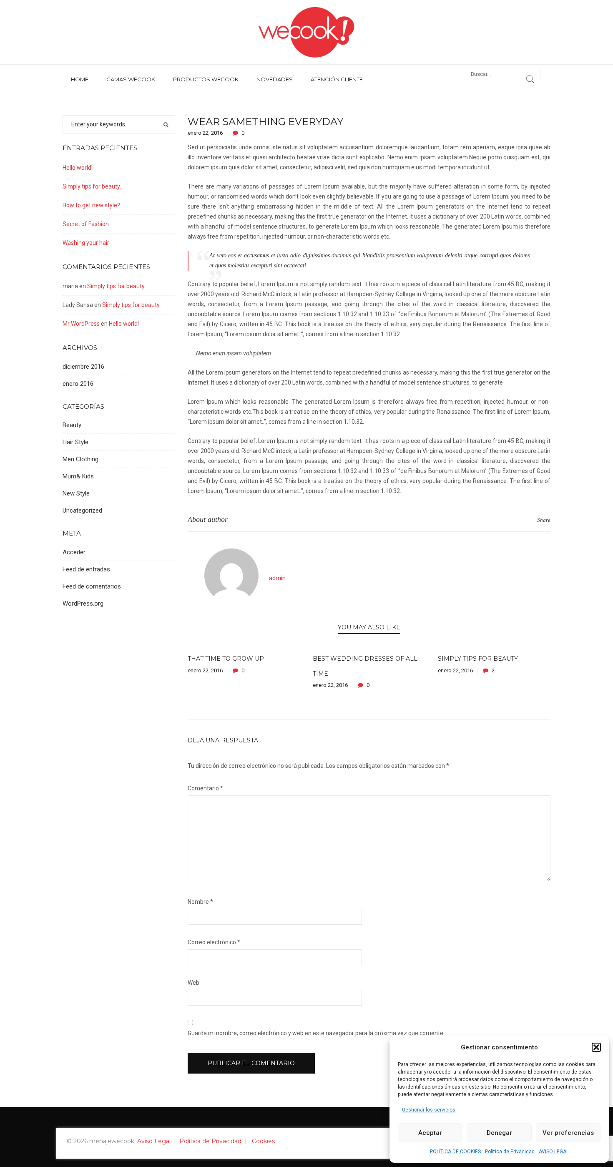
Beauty (72, 425)
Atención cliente (337, 79)
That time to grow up (226, 658)
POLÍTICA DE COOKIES (455, 1151)
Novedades (274, 79)
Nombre (200, 901)
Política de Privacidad (510, 1151)
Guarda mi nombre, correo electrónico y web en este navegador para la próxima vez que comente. (316, 1033)
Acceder (74, 552)
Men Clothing (80, 459)
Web (193, 982)
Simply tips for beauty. (478, 658)
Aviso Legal (154, 1141)
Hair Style (75, 442)
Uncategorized (82, 510)
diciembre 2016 (83, 366)
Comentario (205, 788)
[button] (596, 1047)
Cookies (263, 1141)
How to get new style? (91, 205)
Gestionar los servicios (428, 1110)
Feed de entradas (86, 569)
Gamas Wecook (130, 79)
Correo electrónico (214, 942)
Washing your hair (86, 242)
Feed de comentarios (92, 586)
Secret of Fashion (86, 224)
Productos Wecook (206, 79)
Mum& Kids (78, 476)
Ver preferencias (568, 1133)
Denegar (499, 1133)
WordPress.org (83, 603)
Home (79, 79)
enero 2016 (78, 383)
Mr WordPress (81, 323)
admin (277, 578)
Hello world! (78, 167)
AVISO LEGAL (554, 1151)
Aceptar (430, 1133)
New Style (76, 493)
